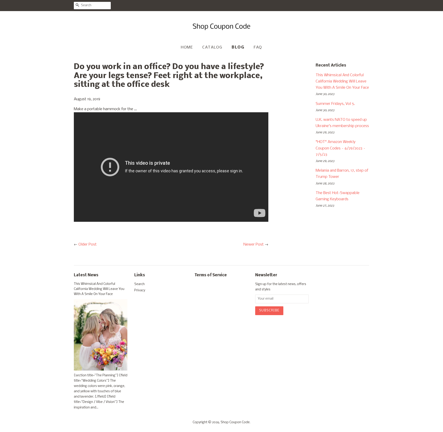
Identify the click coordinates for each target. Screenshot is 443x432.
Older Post (87, 244)
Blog (238, 47)
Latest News (86, 275)
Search (139, 284)
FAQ (258, 47)
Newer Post (253, 244)
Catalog (212, 47)
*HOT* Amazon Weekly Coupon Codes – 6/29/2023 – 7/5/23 (340, 148)
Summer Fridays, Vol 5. (335, 104)
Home (187, 47)
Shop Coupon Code (235, 422)
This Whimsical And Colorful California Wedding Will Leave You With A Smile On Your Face (342, 81)
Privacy (139, 290)
